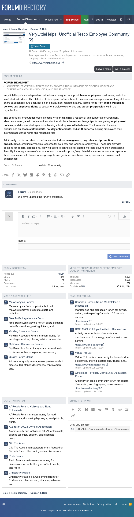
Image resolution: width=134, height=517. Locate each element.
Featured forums (80, 295)
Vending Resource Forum (23, 331)
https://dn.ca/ (82, 321)
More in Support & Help (17, 295)
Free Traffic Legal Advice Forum (27, 318)
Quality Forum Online (21, 357)
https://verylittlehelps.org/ (46, 63)
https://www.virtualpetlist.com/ (90, 364)
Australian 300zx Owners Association (30, 426)
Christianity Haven (19, 472)
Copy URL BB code (80, 424)
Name (21, 240)
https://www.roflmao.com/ (88, 344)
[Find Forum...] (128, 19)
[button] (40, 19)
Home (7, 19)
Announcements (72, 504)
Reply (127, 201)
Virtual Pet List (83, 352)
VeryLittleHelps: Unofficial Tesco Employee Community (79, 34)
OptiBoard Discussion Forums (26, 344)
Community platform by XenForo (67, 510)
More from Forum (14, 400)
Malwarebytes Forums (22, 302)
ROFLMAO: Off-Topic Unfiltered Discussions (100, 329)
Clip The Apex (17, 443)
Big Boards (72, 19)
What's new (51, 19)
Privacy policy (104, 504)
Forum (35, 51)
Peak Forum (16, 456)
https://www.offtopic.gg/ (87, 388)
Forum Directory (27, 19)
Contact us (88, 504)
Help (115, 504)
